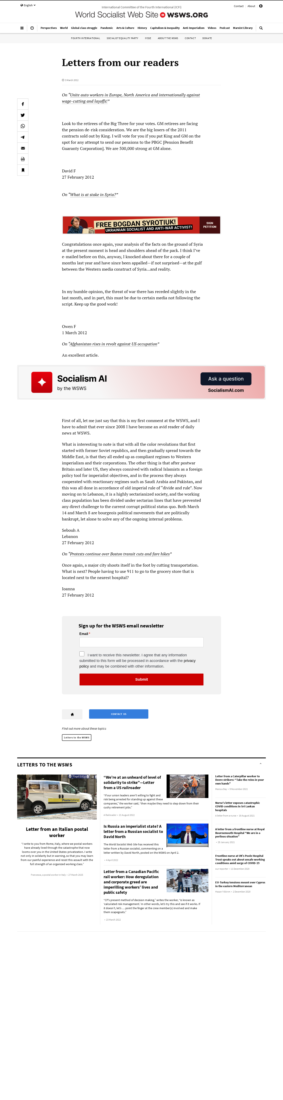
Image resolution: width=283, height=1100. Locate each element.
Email (83, 634)
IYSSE (148, 38)
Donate (207, 38)
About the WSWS (168, 38)
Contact (239, 6)
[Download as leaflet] (22, 159)
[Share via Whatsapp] (22, 126)
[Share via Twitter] (22, 115)
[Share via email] (22, 148)
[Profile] (260, 7)
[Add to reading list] (22, 170)
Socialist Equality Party (122, 38)
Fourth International (85, 38)
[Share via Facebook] (22, 104)
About (251, 6)
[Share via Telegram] (22, 137)
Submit (141, 679)
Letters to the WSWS (76, 737)
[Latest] (32, 30)
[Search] (261, 30)
